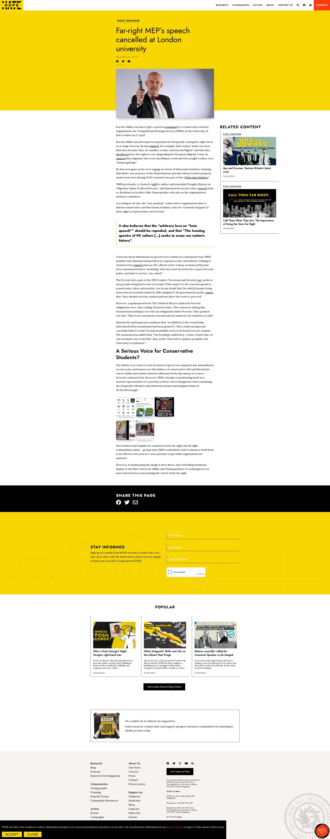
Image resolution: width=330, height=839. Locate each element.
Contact (133, 779)
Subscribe (135, 812)
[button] (222, 5)
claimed (154, 146)
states (209, 292)
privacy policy (174, 826)
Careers (133, 771)
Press (132, 775)
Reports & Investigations (105, 775)
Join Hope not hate (180, 771)
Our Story (135, 767)
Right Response (128, 20)
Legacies (134, 808)
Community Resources (104, 800)
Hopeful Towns (99, 796)
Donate (321, 5)
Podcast (95, 771)
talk (154, 184)
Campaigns (97, 817)
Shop (132, 804)
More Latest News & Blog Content (164, 686)
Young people (98, 788)
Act (199, 280)
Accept (12, 834)
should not (122, 154)
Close (32, 834)
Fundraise (135, 800)
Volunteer (135, 796)
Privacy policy (137, 784)
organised (171, 126)
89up (179, 817)
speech (202, 188)
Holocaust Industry (196, 177)
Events (94, 812)
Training (95, 792)
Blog (93, 767)
